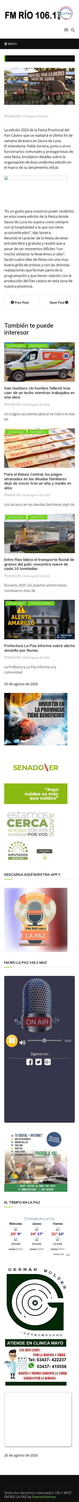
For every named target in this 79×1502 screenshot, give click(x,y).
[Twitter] (38, 1063)
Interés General (41, 603)
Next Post (57, 302)
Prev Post (22, 302)
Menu (12, 44)
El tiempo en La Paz (39, 1219)
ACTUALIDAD (15, 345)
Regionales (38, 345)
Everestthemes (44, 1496)
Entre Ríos (37, 517)
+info (68, 1254)
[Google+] (47, 1063)
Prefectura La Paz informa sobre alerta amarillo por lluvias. (39, 648)
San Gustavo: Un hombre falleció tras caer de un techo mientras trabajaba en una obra (39, 392)
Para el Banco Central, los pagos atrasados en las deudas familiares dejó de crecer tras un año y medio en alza (37, 481)
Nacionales (38, 431)
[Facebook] (29, 1063)
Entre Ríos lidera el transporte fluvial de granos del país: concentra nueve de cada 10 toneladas (39, 564)
